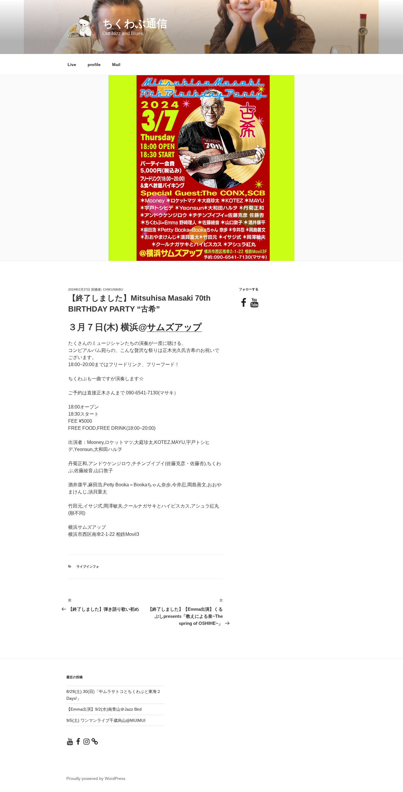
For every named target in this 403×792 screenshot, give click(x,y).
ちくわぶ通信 (134, 23)
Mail (116, 64)
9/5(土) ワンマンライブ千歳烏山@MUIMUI (105, 720)
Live (72, 64)
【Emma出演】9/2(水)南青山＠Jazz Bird (104, 709)
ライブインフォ (87, 566)
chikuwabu (113, 289)
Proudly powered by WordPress (95, 778)
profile (94, 64)
